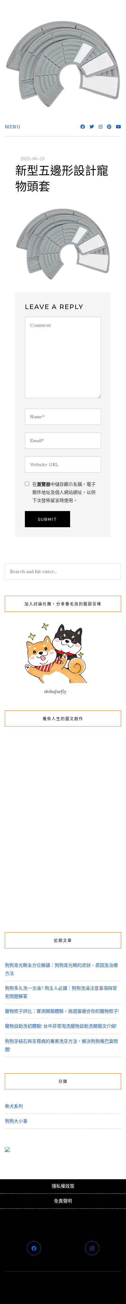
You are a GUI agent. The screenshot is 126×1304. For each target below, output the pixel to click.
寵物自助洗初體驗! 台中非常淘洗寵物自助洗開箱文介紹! (61, 1026)
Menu (13, 127)
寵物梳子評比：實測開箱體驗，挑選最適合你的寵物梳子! (62, 1011)
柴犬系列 (14, 1106)
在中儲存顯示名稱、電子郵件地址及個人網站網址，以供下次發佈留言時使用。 (64, 492)
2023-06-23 (32, 159)
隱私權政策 (63, 1186)
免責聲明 (63, 1201)
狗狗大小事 (16, 1121)
